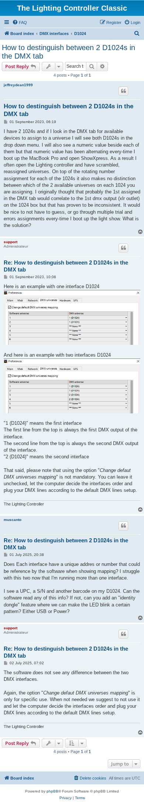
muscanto (12, 520)
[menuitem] (19, 22)
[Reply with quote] (123, 91)
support (10, 242)
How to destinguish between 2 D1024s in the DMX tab (68, 51)
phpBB (52, 791)
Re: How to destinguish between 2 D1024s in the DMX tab (66, 266)
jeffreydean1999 (18, 85)
